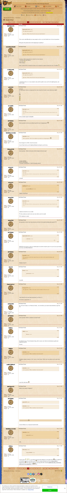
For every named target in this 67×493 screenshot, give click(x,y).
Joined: (6, 34)
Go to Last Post (55, 22)
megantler (10, 197)
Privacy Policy (31, 489)
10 (23, 22)
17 (39, 22)
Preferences (50, 486)
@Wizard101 (39, 8)
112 (46, 22)
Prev (10, 22)
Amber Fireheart (10, 364)
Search (23, 15)
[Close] (64, 488)
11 (25, 22)
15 (35, 22)
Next (49, 22)
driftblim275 (10, 26)
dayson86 (10, 106)
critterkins (11, 121)
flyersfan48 (10, 69)
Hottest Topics (39, 15)
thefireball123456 (11, 133)
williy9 (11, 267)
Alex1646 (10, 87)
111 (43, 22)
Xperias (11, 446)
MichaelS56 (11, 304)
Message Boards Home (9, 17)
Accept (49, 490)
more (58, 108)
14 (32, 22)
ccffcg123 (10, 167)
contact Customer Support (45, 10)
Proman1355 (10, 149)
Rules (45, 15)
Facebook (52, 8)
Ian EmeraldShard (10, 47)
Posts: (5, 35)
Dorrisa (11, 328)
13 (30, 22)
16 (37, 22)
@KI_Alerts (46, 8)
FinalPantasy (10, 284)
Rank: (5, 33)
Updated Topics (30, 15)
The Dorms (18, 17)
